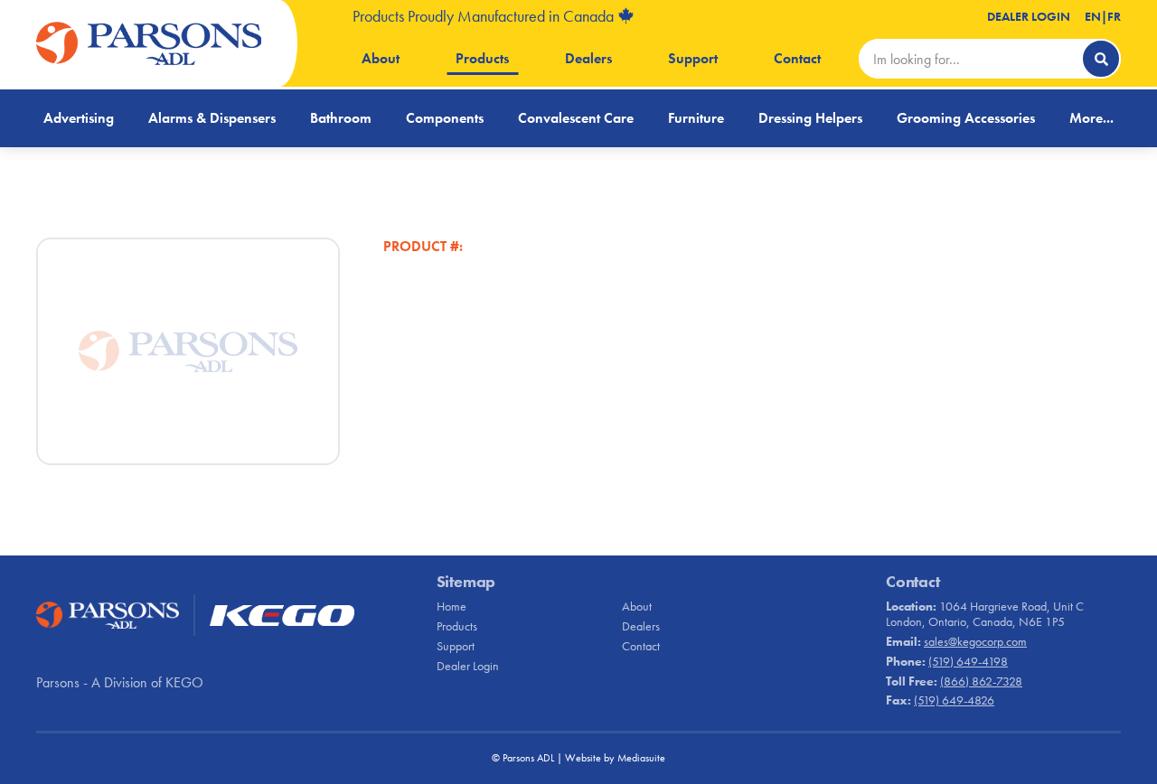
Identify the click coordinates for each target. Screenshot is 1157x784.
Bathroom (341, 117)
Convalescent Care (576, 117)
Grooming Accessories (966, 117)
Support (693, 58)
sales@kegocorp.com (975, 641)
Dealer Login (1028, 16)
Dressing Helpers (810, 117)
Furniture (696, 117)
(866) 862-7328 (981, 681)
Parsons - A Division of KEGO (119, 682)
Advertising (78, 117)
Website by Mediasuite (615, 758)
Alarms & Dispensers (212, 117)
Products (482, 58)
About (381, 58)
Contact (797, 58)
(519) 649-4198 (968, 661)
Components (445, 117)
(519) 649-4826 (954, 700)
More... (1091, 117)
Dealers (588, 58)
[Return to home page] (149, 43)
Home (451, 606)
